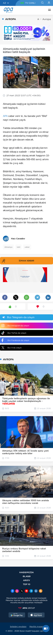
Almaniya (8, 247)
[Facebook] (12, 591)
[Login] (49, 2)
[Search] (42, 3)
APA (5, 116)
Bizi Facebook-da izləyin (18, 340)
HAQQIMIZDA (26, 572)
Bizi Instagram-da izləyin (18, 325)
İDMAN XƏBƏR (26, 261)
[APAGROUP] (26, 608)
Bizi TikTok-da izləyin (17, 333)
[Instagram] (17, 591)
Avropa (46, 19)
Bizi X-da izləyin (14, 348)
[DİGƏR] (49, 10)
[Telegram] (31, 591)
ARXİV (26, 580)
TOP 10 (26, 584)
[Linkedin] (36, 591)
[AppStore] (36, 615)
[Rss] (40, 591)
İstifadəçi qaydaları (18, 626)
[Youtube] (26, 591)
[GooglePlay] (17, 615)
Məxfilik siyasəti (36, 626)
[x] (22, 591)
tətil (18, 247)
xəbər (27, 247)
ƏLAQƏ (26, 576)
